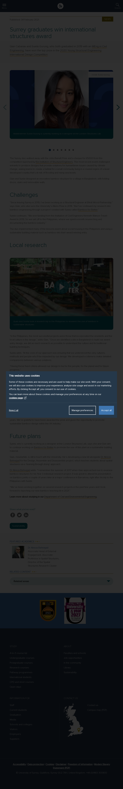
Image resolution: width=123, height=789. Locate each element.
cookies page (16, 397)
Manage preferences (82, 410)
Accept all (106, 410)
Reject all (13, 410)
